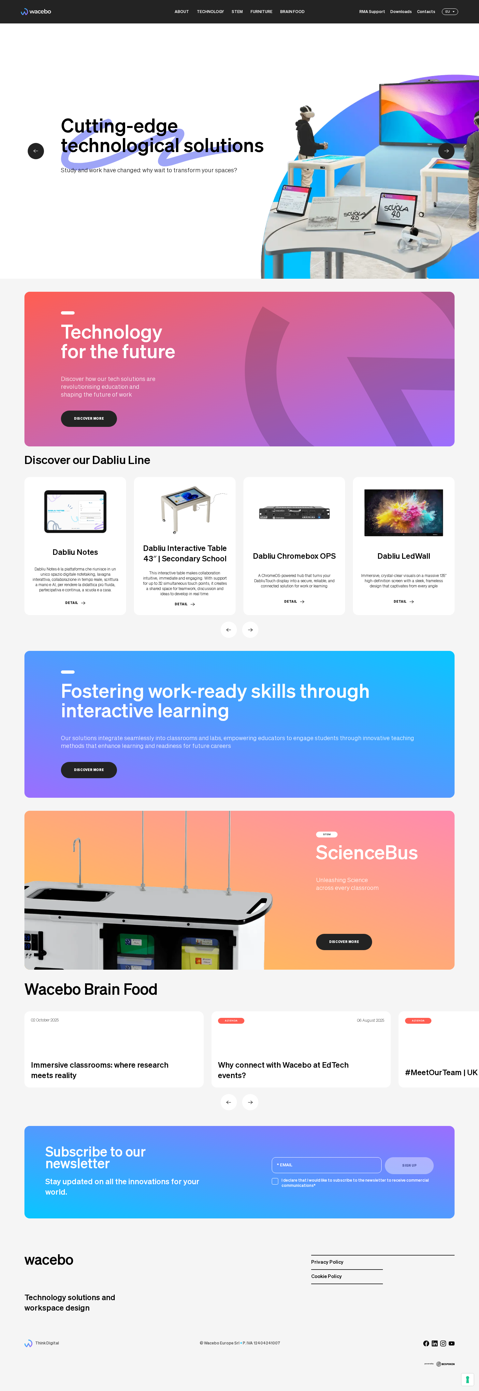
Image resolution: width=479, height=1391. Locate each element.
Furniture (261, 12)
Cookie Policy (326, 1276)
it (447, 17)
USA (449, 29)
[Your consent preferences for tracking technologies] (467, 1379)
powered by (429, 1364)
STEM (237, 12)
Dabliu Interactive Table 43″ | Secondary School (185, 554)
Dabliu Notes (75, 552)
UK (447, 23)
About (182, 12)
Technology (210, 12)
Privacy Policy (327, 1262)
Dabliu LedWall (403, 556)
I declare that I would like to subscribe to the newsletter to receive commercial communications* (355, 1183)
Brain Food (292, 12)
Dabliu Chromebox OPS (294, 556)
